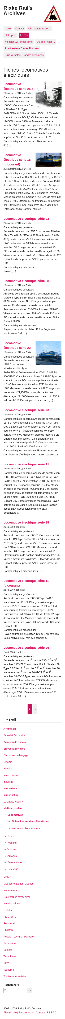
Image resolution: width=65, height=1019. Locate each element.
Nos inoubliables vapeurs (25, 828)
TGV (6, 963)
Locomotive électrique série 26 (26, 647)
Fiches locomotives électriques (30, 821)
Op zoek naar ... (46, 41)
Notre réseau (10, 890)
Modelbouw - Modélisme (19, 41)
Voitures (12, 849)
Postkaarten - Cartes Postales (22, 48)
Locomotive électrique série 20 (26, 410)
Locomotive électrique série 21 (26, 464)
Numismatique (11, 903)
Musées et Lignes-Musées (18, 883)
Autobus (12, 855)
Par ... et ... (9, 916)
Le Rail (24, 35)
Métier (7, 876)
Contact (19, 28)
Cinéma (7, 761)
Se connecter (26, 1012)
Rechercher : (11, 984)
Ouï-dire (8, 910)
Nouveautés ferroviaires (17, 896)
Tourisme (8, 969)
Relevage (12, 868)
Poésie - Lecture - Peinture (18, 936)
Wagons (12, 842)
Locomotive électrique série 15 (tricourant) (17, 159)
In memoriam (11, 775)
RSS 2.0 (51, 1012)
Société (7, 949)
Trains (10, 836)
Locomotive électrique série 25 (26, 522)
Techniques (9, 956)
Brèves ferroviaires (14, 748)
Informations (10, 788)
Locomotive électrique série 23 (26, 218)
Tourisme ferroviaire (14, 976)
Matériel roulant (13, 808)
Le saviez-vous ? (13, 801)
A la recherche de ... (39, 28)
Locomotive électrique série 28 (26, 281)
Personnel (9, 923)
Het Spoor (10, 35)
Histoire (7, 768)
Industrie (8, 781)
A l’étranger (9, 728)
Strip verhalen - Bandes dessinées (24, 54)
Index (8, 28)
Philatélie (8, 929)
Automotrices (15, 862)
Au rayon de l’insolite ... (16, 742)
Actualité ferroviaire (14, 735)
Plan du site (10, 1012)
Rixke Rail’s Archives (18, 10)
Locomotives (15, 814)
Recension (9, 943)
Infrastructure (11, 794)
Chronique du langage (15, 755)
